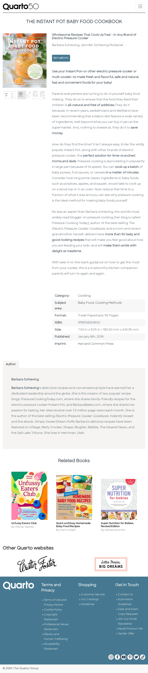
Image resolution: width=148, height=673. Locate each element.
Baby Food (86, 303)
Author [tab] (11, 364)
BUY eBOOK (61, 58)
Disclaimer (88, 604)
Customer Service (93, 594)
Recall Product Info (130, 629)
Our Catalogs (90, 599)
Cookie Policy (53, 609)
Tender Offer (126, 633)
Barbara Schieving (25, 379)
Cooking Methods (108, 303)
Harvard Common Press (96, 343)
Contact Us (125, 594)
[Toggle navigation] (140, 6)
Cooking (84, 295)
